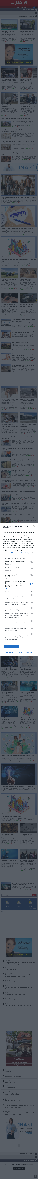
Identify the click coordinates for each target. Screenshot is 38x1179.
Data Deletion (9, 652)
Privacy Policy (29, 652)
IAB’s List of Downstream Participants (21, 553)
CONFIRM (11, 646)
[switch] (31, 562)
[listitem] (19, 558)
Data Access (19, 652)
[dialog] (19, 589)
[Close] (34, 526)
